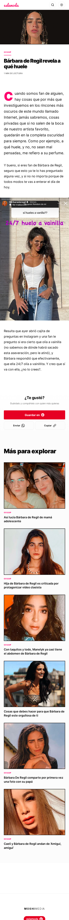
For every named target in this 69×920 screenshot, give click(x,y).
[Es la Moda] (11, 5)
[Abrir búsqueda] (52, 4)
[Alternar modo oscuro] (61, 4)
